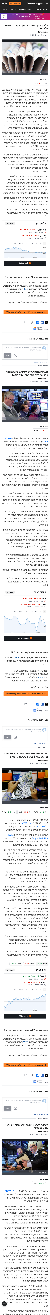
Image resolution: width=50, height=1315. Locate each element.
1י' (44, 243)
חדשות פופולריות (25, 9)
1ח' (36, 243)
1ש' (40, 243)
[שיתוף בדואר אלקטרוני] (25, 322)
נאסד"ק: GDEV (12, 1191)
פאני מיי (41, 826)
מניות (5, 9)
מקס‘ (14, 243)
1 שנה (26, 243)
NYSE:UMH (27, 823)
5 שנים (21, 243)
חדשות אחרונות (41, 9)
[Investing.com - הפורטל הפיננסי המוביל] (36, 3)
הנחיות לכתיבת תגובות (41, 362)
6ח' (32, 243)
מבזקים (13, 9)
